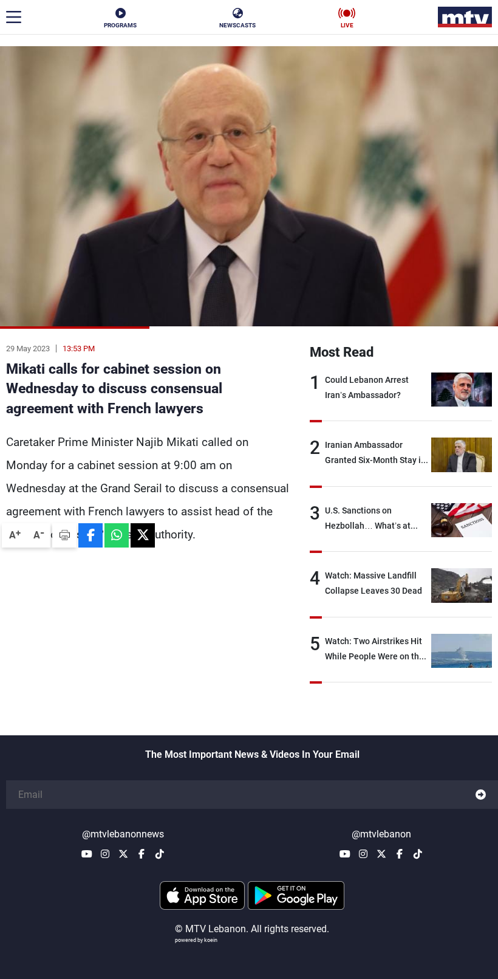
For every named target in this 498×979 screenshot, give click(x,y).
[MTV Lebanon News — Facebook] (141, 854)
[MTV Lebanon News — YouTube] (87, 854)
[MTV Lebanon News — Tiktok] (160, 854)
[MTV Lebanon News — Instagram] (105, 854)
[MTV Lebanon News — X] (123, 854)
